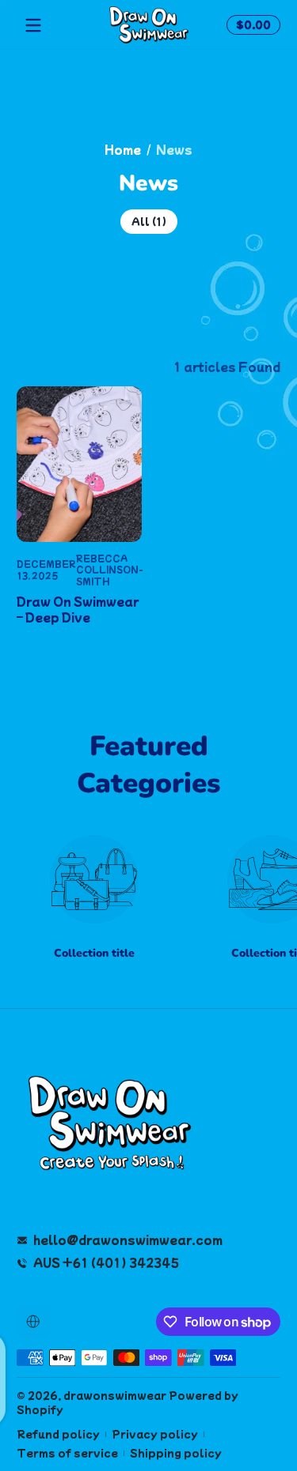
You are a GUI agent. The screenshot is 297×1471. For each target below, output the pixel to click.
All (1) (148, 221)
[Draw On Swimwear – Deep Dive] (79, 464)
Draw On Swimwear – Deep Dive (78, 609)
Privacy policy (155, 1434)
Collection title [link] (94, 953)
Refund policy (58, 1434)
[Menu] (33, 25)
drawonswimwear (114, 1395)
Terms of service (67, 1453)
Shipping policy (176, 1453)
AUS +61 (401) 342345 (106, 1262)
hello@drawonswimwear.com (128, 1239)
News (174, 149)
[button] (251, 25)
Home (123, 149)
